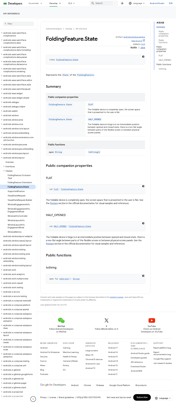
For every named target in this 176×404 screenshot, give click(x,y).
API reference (11, 13)
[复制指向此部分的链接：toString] (59, 267)
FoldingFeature (85, 75)
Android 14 (113, 361)
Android (43, 348)
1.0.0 (143, 44)
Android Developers (54, 29)
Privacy (66, 365)
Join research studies (162, 363)
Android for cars (93, 364)
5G (64, 370)
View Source (136, 41)
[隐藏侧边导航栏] (33, 399)
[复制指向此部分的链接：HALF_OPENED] (68, 215)
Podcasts (44, 374)
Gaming (66, 348)
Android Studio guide (140, 353)
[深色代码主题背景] (143, 56)
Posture (54, 203)
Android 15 (113, 356)
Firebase (100, 385)
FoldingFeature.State (67, 59)
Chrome (87, 385)
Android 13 (113, 365)
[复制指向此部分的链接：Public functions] (74, 255)
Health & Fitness (70, 356)
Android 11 (112, 374)
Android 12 (113, 370)
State (65, 75)
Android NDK (136, 371)
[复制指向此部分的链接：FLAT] (55, 178)
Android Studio (157, 3)
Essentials (34, 3)
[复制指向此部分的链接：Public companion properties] (95, 166)
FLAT (90, 104)
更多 (70, 3)
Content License (116, 297)
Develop (54, 3)
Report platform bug (162, 348)
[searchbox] (18, 24)
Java (142, 47)
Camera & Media (70, 361)
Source (43, 361)
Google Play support (162, 359)
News (42, 365)
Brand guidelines (66, 397)
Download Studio (138, 366)
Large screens (92, 350)
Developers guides (139, 357)
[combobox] (104, 3)
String (58, 152)
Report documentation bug (162, 353)
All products (140, 385)
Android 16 (113, 352)
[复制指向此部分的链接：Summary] (63, 86)
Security (43, 356)
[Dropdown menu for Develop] (61, 3)
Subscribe (142, 397)
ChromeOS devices (94, 359)
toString (93, 152)
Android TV (90, 368)
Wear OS (89, 355)
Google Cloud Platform (119, 385)
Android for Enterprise (50, 352)
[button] (18, 34)
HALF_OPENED (94, 119)
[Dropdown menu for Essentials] (42, 3)
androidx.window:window (134, 37)
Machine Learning (71, 352)
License (52, 397)
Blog (42, 370)
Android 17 (113, 348)
